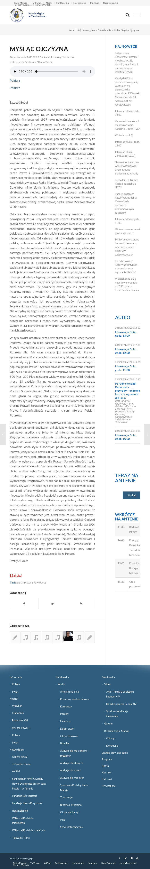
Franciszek (18, 713)
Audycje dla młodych (72, 777)
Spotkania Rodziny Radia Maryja (74, 788)
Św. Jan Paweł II (21, 727)
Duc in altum (67, 728)
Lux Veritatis (79, 3)
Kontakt (106, 772)
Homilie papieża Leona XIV (121, 703)
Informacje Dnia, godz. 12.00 (125, 351)
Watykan (17, 705)
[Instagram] (131, 858)
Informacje (16, 677)
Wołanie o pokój (124, 135)
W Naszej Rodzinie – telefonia (29, 830)
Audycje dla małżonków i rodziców (74, 753)
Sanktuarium (62, 3)
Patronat (107, 779)
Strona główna (89, 30)
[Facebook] (120, 858)
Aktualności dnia (69, 691)
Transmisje (66, 797)
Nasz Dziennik (110, 3)
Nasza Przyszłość (22, 5)
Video (107, 684)
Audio (117, 30)
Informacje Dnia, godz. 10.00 (125, 437)
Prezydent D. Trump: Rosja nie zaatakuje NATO (126, 183)
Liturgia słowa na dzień (115, 752)
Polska (16, 684)
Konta (105, 765)
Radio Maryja (19, 756)
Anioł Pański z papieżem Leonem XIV (120, 694)
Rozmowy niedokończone (74, 699)
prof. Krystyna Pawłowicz (31, 582)
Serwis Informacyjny (71, 826)
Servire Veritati (43, 5)
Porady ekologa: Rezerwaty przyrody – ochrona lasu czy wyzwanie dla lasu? (127, 390)
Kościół (14, 698)
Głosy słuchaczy (69, 812)
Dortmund (112, 745)
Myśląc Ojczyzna (39, 49)
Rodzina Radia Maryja (116, 731)
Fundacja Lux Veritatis (24, 795)
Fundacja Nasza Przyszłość (27, 803)
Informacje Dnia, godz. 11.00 (125, 368)
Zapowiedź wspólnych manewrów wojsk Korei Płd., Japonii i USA (127, 125)
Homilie (64, 743)
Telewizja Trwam (21, 764)
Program (107, 759)
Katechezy (66, 706)
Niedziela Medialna (71, 804)
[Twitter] (126, 858)
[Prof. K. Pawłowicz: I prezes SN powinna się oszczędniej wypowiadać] (90, 637)
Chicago (110, 738)
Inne (62, 819)
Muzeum (94, 3)
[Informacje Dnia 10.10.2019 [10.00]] (3, 434)
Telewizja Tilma (21, 837)
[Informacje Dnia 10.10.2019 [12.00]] (147, 434)
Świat (15, 691)
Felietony (56, 57)
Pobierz (15, 80)
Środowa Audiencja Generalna (117, 714)
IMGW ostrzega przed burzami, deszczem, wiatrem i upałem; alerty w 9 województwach (127, 247)
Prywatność (108, 785)
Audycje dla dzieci (70, 770)
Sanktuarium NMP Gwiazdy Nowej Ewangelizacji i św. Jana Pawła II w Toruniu (29, 783)
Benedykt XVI (20, 720)
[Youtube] (137, 858)
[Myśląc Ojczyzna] (26, 637)
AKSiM (16, 771)
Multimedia (105, 30)
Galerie (108, 723)
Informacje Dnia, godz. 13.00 (125, 333)
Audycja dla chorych (71, 763)
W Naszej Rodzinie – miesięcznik (23, 821)
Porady (64, 713)
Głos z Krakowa (69, 736)
